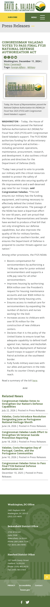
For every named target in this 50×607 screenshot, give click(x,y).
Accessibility (25, 585)
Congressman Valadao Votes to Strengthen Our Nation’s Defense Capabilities (22, 404)
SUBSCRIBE (12, 17)
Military (31, 67)
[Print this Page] (12, 57)
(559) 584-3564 (19, 569)
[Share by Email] (15, 57)
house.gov (25, 590)
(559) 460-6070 (21, 566)
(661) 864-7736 (21, 541)
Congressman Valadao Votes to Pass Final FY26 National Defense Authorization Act (24, 466)
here (34, 380)
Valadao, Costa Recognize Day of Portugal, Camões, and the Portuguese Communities (21, 450)
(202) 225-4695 (15, 516)
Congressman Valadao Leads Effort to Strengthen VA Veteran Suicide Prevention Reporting (24, 435)
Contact (38, 585)
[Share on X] (8, 57)
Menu (38, 19)
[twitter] (27, 602)
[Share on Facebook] (5, 57)
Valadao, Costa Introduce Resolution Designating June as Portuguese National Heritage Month (24, 419)
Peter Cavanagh (12, 64)
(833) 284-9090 (19, 544)
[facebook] (21, 602)
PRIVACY (11, 585)
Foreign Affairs (18, 67)
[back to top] (47, 577)
